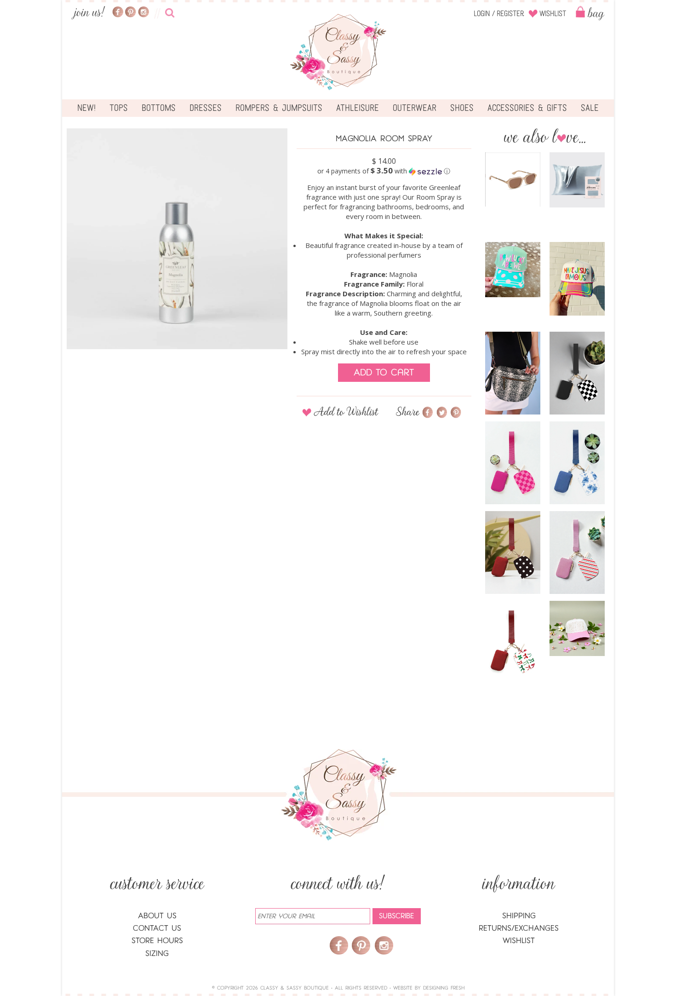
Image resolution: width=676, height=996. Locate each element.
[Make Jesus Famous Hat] (577, 279)
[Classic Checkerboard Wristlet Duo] (577, 373)
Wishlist (552, 13)
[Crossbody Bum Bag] (512, 373)
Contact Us (157, 928)
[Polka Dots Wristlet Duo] (512, 552)
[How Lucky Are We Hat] (512, 269)
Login (482, 13)
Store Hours (157, 940)
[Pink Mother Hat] (577, 628)
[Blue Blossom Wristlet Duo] (577, 462)
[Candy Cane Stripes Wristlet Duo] (577, 552)
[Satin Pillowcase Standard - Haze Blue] (577, 179)
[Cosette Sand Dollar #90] (512, 179)
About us (157, 915)
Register (510, 13)
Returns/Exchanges (519, 928)
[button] (384, 171)
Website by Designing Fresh (428, 988)
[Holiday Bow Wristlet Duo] (512, 642)
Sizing (157, 953)
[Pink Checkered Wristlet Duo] (512, 462)
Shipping (519, 915)
